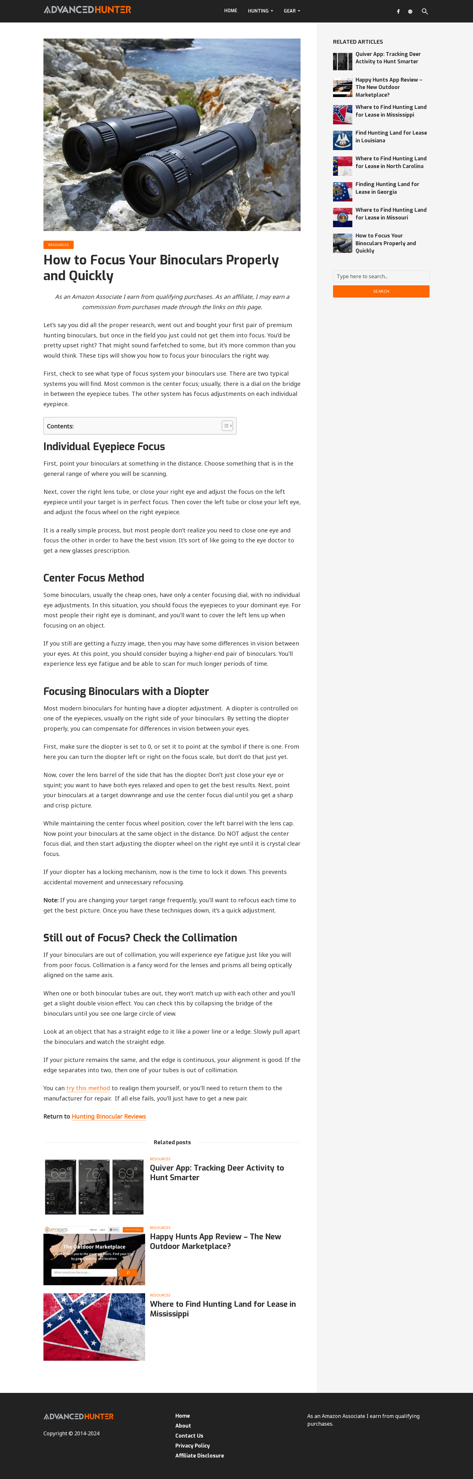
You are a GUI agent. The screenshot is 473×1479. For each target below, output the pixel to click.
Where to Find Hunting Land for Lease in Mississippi (223, 1309)
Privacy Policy (192, 1445)
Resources (58, 244)
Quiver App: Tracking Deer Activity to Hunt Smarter (217, 1172)
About (183, 1425)
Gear (290, 11)
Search (381, 291)
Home (230, 11)
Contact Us (189, 1435)
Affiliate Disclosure (199, 1455)
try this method (88, 1088)
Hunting (258, 11)
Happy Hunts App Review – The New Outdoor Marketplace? (215, 1241)
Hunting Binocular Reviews (109, 1116)
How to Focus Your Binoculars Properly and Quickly (386, 243)
